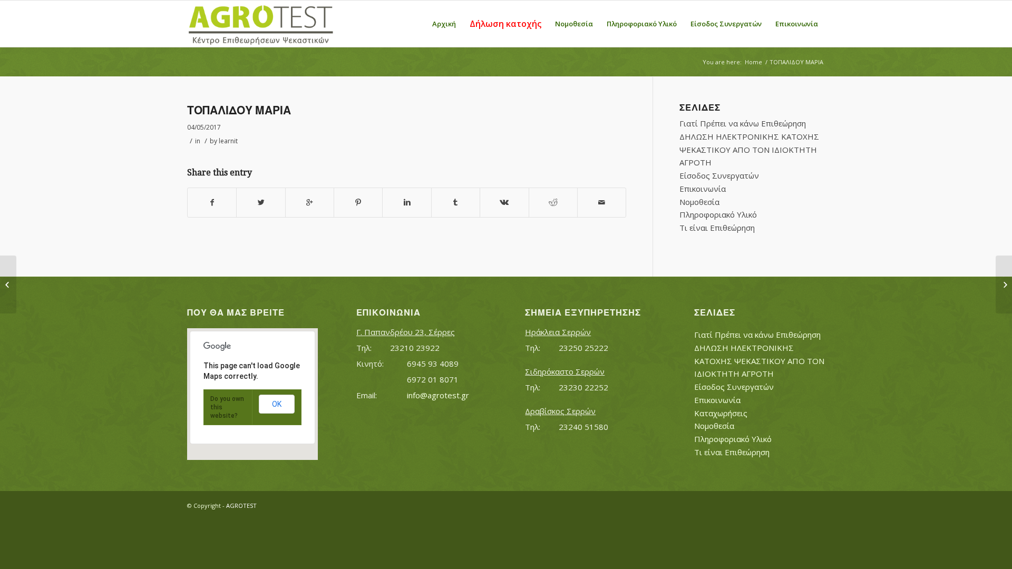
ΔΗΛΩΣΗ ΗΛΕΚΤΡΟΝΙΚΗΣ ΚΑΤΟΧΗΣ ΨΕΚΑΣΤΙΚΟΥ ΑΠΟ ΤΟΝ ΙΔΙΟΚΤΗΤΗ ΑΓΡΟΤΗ (749, 149)
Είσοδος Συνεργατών (719, 175)
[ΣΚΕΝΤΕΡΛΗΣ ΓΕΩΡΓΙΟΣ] (8, 284)
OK (276, 404)
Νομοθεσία (699, 202)
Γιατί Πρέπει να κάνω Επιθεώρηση (742, 123)
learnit (228, 140)
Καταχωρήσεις (720, 413)
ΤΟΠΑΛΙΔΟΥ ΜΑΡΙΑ (239, 110)
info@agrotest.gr (438, 395)
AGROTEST (241, 505)
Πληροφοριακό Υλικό (718, 214)
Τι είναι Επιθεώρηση (717, 227)
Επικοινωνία (702, 188)
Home (753, 62)
